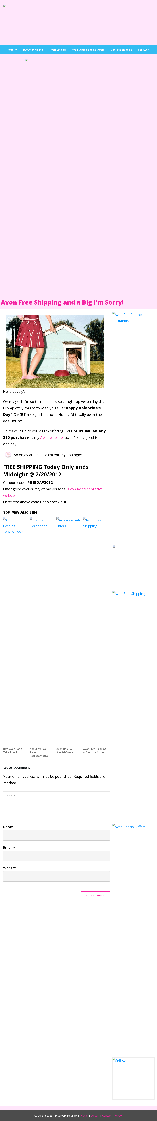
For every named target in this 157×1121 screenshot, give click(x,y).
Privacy (118, 1115)
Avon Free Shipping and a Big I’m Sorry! (62, 302)
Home (84, 1115)
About (94, 1115)
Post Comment (95, 895)
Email (9, 847)
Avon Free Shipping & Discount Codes (95, 639)
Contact (106, 1115)
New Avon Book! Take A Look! (15, 639)
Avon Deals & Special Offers (68, 639)
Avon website (51, 437)
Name (9, 826)
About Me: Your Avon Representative (41, 639)
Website (10, 867)
